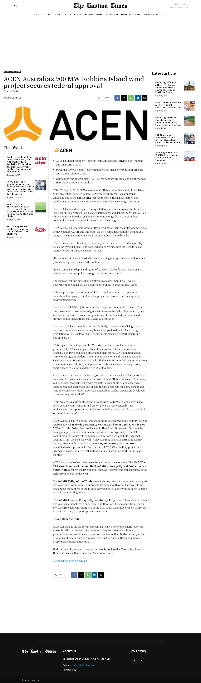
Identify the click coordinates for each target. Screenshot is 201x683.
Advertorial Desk (13, 98)
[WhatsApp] (131, 98)
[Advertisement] (100, 40)
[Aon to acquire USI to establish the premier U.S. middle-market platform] (40, 230)
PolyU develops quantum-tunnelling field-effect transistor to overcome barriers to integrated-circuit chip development (20, 187)
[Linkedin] (138, 98)
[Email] (144, 98)
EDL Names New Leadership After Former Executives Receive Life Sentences (168, 138)
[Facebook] (117, 98)
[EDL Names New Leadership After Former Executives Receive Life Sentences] (189, 138)
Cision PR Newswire (12, 72)
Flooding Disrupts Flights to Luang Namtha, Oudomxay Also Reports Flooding (168, 121)
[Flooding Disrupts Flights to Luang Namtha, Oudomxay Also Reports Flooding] (189, 121)
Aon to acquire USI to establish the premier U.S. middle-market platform (19, 230)
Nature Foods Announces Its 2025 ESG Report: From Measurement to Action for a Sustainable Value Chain (20, 210)
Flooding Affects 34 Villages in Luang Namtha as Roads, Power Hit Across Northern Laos (166, 87)
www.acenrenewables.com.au (70, 560)
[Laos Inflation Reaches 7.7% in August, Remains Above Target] (189, 106)
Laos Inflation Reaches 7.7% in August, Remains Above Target (168, 105)
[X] (124, 98)
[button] (15, 5)
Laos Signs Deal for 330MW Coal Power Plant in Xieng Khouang (166, 156)
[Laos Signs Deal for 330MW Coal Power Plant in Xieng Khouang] (189, 156)
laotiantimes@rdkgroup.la (86, 665)
